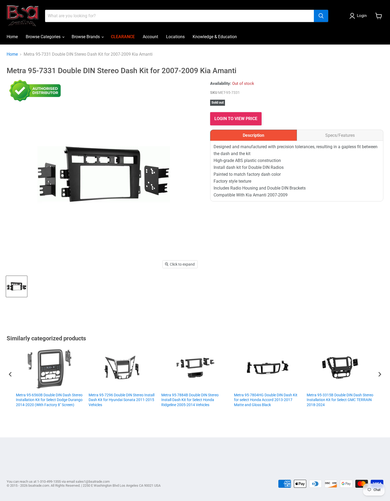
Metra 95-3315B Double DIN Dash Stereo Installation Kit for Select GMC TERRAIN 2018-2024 (290, 400)
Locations (175, 36)
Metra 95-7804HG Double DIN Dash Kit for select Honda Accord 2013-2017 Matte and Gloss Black (216, 400)
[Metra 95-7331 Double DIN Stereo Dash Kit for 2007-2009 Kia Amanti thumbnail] (16, 286)
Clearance (123, 36)
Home (12, 36)
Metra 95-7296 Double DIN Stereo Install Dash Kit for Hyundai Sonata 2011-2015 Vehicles (72, 400)
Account (150, 36)
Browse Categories (44, 36)
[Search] (321, 16)
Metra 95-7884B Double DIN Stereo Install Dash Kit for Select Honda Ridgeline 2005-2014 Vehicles (140, 400)
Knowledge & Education (215, 36)
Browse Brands (86, 36)
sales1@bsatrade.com (93, 482)
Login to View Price (235, 118)
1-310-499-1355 (49, 482)
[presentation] (10, 374)
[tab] (253, 135)
